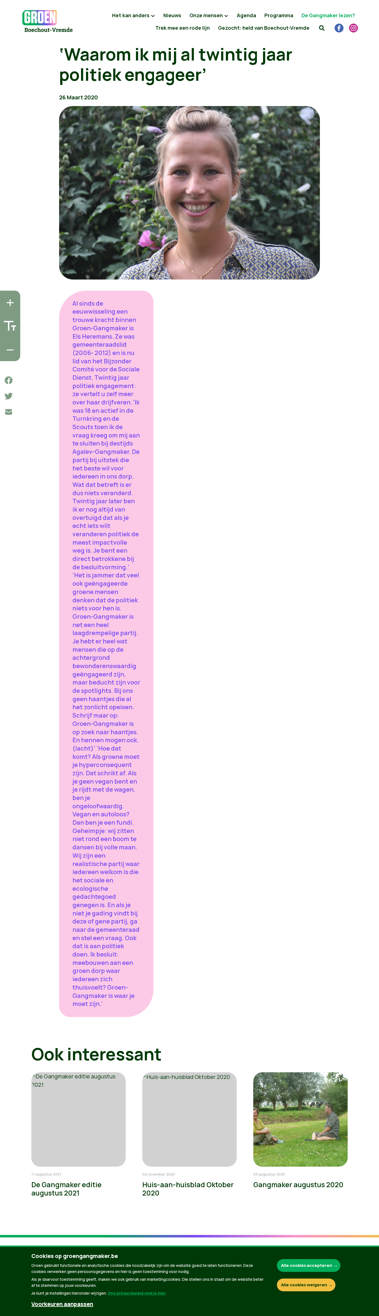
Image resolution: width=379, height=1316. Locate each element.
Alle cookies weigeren (304, 1285)
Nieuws (172, 15)
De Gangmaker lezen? (328, 15)
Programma (278, 15)
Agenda (246, 15)
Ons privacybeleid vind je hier (137, 1293)
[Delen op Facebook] (8, 380)
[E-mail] (8, 412)
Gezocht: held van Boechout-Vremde (263, 27)
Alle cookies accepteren (306, 1265)
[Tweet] (8, 396)
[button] (322, 27)
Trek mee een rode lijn (182, 27)
